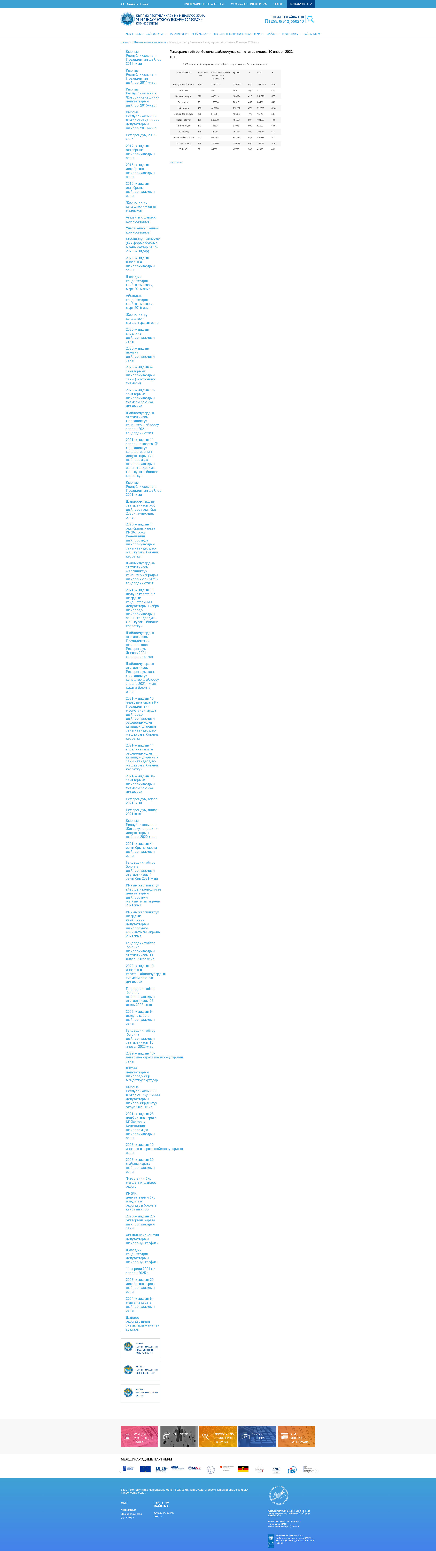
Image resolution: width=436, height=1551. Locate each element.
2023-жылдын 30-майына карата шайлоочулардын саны (140, 1166)
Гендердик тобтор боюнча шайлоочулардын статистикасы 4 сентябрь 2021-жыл (142, 870)
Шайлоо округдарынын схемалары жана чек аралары (142, 1323)
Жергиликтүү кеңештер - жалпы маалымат (141, 206)
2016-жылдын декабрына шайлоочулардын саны (140, 171)
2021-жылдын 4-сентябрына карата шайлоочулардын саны (141, 850)
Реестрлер (278, 4)
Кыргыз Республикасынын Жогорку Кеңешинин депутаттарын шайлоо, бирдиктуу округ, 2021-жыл (143, 1097)
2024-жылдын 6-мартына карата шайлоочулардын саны (140, 1305)
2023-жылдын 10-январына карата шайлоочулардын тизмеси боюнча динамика (146, 974)
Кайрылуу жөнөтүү (301, 4)
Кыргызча (132, 4)
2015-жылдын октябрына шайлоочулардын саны (140, 190)
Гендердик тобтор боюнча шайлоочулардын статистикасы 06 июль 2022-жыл (140, 997)
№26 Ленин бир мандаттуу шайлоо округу (141, 1182)
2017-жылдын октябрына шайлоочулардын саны (140, 152)
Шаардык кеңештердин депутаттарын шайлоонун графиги (142, 1256)
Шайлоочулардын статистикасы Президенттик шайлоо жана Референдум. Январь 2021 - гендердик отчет (140, 645)
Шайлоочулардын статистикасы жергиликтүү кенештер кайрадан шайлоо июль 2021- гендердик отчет (142, 573)
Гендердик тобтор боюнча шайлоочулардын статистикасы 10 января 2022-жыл (140, 1038)
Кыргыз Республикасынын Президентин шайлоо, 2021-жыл (144, 488)
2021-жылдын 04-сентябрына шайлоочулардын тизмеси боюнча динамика (140, 784)
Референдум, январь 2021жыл (143, 812)
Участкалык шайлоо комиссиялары (142, 230)
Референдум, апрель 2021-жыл (143, 801)
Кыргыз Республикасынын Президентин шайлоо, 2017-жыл (144, 58)
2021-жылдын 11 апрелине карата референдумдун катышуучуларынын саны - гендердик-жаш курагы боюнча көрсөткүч (142, 757)
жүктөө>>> (176, 162)
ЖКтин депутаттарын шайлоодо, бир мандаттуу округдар (142, 1074)
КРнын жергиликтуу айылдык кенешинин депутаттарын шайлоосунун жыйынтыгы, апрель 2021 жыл (143, 895)
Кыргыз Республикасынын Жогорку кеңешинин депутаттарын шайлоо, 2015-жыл (142, 97)
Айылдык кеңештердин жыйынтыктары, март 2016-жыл (139, 302)
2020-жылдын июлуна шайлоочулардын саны (140, 354)
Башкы (125, 42)
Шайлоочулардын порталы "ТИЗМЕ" (204, 4)
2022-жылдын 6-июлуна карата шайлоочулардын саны (140, 1018)
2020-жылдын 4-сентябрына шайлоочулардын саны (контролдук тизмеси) (140, 375)
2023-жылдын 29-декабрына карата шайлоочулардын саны (140, 1286)
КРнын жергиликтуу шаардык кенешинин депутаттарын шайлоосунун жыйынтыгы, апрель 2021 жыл (143, 924)
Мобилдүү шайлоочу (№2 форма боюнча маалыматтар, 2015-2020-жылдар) (143, 245)
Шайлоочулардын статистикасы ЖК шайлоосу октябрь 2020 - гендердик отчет (141, 509)
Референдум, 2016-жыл (141, 137)
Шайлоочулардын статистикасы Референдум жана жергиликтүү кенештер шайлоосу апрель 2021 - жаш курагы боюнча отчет (142, 678)
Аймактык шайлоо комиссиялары (141, 219)
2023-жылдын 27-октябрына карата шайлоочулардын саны (140, 1222)
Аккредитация (128, 1510)
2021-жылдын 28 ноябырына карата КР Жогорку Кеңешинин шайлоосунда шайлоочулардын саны (141, 1126)
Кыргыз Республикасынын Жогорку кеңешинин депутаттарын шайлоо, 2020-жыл (142, 829)
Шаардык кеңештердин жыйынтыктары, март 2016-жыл (139, 283)
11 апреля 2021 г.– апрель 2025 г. (141, 1271)
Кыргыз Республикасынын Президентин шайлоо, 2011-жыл (141, 76)
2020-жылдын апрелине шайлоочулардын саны (140, 335)
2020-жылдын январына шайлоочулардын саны (140, 264)
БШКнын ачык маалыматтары (149, 42)
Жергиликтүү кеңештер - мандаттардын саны (142, 319)
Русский (144, 4)
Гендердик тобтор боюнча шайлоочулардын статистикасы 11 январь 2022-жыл (140, 951)
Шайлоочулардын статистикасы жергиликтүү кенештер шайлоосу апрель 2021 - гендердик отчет (142, 423)
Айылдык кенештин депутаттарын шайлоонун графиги (142, 1239)
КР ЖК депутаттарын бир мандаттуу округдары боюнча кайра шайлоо (141, 1201)
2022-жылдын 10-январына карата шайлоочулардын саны (154, 1057)
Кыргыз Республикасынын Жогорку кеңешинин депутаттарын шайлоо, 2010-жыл (142, 120)
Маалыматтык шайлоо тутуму (249, 4)
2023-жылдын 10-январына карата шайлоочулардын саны (154, 1149)
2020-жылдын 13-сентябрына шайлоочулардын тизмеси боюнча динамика (140, 398)
